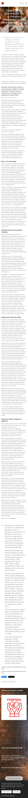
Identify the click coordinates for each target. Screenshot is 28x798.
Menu (26, 3)
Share (5, 676)
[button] (20, 3)
